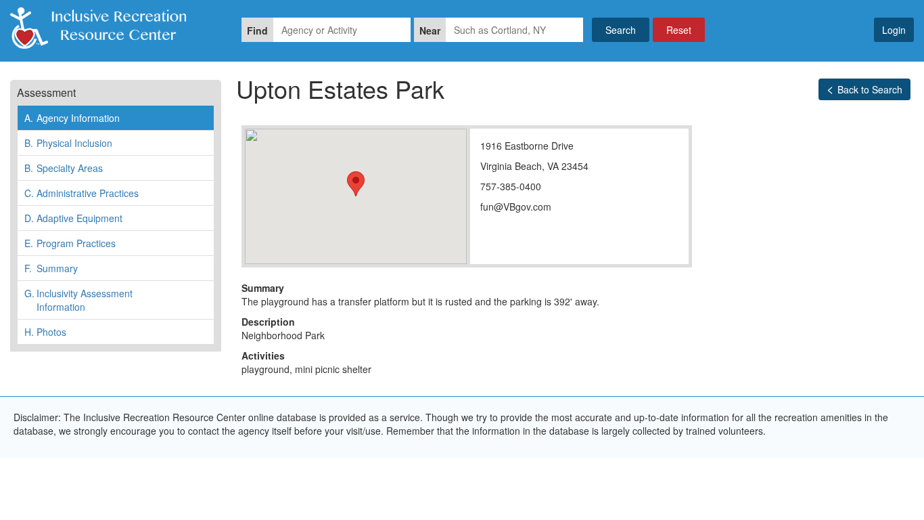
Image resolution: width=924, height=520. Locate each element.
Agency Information (72, 118)
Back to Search (869, 89)
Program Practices (70, 243)
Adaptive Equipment (73, 218)
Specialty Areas (63, 168)
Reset (678, 30)
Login (894, 30)
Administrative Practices (81, 193)
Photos (45, 332)
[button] (356, 183)
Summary (51, 268)
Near (429, 30)
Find (257, 30)
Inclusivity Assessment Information (78, 299)
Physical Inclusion (68, 143)
